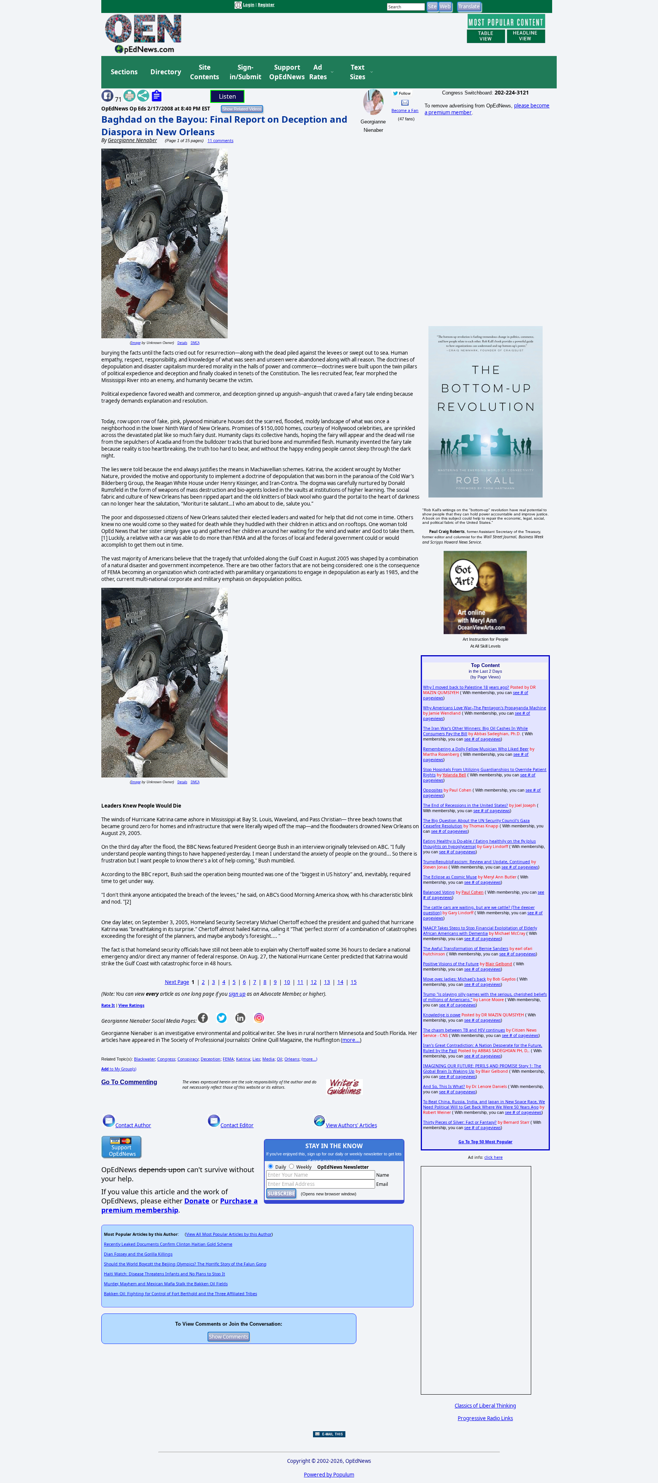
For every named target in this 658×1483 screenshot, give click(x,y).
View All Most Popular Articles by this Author (229, 1234)
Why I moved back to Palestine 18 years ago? (466, 687)
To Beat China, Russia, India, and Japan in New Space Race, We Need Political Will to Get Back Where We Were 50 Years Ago (484, 1104)
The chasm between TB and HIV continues (464, 1030)
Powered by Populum (329, 1474)
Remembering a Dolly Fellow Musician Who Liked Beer (476, 749)
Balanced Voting (439, 892)
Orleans (291, 1059)
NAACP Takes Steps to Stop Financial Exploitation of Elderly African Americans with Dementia (480, 930)
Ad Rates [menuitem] (318, 72)
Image (136, 342)
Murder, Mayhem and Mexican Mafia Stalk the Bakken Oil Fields (166, 1283)
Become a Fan (404, 110)
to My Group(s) (118, 1069)
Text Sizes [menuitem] (357, 72)
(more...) (309, 1059)
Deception (210, 1059)
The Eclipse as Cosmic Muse (450, 877)
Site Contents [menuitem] (204, 72)
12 (314, 982)
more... (351, 1040)
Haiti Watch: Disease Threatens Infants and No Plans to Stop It (164, 1274)
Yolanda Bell (454, 774)
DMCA (195, 343)
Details (182, 343)
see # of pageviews (482, 739)
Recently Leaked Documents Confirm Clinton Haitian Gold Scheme (168, 1244)
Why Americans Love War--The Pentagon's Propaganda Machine (484, 707)
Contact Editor (237, 1125)
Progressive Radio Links (485, 1418)
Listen (227, 96)
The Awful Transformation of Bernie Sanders (465, 948)
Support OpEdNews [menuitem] (284, 72)
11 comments (220, 140)
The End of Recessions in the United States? (465, 805)
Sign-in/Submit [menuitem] (244, 72)
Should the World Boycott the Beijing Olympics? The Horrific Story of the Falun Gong (185, 1264)
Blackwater (144, 1059)
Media (268, 1059)
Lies (256, 1059)
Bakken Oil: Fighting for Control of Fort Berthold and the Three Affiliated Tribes (180, 1293)
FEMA (228, 1059)
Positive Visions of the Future (451, 963)
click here (493, 1157)
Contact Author (133, 1125)
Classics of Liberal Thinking (485, 1405)
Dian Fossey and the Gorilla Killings (138, 1254)
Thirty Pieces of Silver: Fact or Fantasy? (460, 1122)
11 (300, 982)
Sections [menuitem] (124, 71)
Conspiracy (187, 1059)
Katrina (243, 1059)
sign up (237, 993)
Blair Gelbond (499, 963)
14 (340, 982)
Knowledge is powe (441, 1014)
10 (287, 982)
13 (327, 982)
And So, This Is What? (444, 1086)
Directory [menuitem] (165, 71)
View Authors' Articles (351, 1125)
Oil (279, 1059)
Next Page (177, 982)
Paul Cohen (473, 892)
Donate (196, 1200)
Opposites (432, 790)
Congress (166, 1059)
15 (354, 982)
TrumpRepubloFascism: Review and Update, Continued (476, 861)
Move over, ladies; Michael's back (454, 979)
